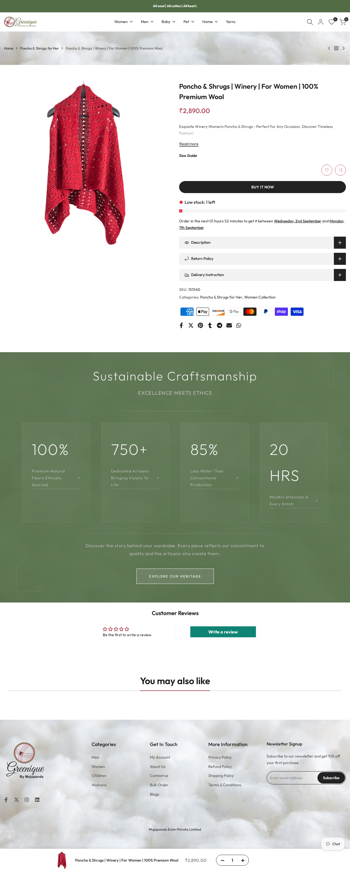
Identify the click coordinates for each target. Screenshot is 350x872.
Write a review (223, 632)
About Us (157, 766)
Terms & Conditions (224, 784)
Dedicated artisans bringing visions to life (135, 478)
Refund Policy (220, 766)
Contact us (159, 775)
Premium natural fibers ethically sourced (56, 478)
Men (95, 757)
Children (99, 775)
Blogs (154, 794)
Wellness (99, 784)
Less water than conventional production (214, 478)
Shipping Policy (221, 775)
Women (98, 766)
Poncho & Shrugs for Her (39, 48)
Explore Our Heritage (175, 576)
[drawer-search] (310, 22)
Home (8, 48)
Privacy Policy (220, 757)
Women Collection (260, 297)
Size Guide (188, 155)
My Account (160, 757)
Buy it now (262, 187)
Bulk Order (159, 784)
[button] (326, 170)
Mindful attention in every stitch (294, 500)
